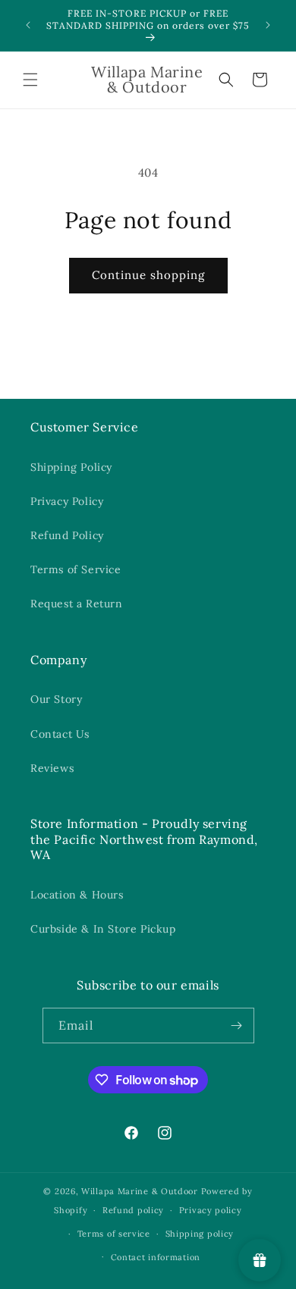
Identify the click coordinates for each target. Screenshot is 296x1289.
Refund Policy (67, 535)
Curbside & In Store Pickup (103, 929)
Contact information (155, 1257)
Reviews (52, 768)
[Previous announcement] (28, 25)
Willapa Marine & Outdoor (139, 1191)
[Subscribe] (236, 1025)
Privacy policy (210, 1210)
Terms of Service (75, 569)
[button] (30, 79)
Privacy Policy (66, 501)
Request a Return (76, 603)
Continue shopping (148, 275)
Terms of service (113, 1233)
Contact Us (60, 734)
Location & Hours (77, 895)
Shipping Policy (71, 467)
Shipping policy (200, 1233)
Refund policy (133, 1210)
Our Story (56, 699)
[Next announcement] (268, 25)
